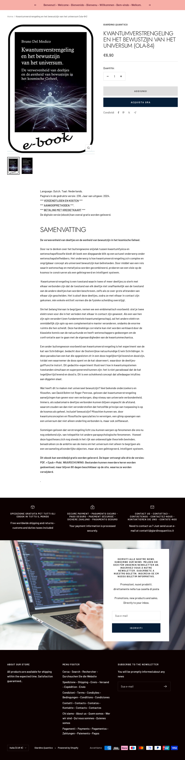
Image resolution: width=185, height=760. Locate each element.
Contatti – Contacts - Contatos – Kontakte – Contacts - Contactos (82, 705)
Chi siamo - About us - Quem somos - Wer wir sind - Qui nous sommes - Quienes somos (86, 718)
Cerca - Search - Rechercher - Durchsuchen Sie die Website (80, 674)
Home (10, 16)
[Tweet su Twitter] (129, 112)
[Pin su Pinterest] (123, 112)
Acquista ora (140, 102)
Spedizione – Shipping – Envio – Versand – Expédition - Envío (86, 684)
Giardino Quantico (115, 24)
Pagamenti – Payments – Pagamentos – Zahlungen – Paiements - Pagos (85, 731)
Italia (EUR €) (16, 747)
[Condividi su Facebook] (118, 112)
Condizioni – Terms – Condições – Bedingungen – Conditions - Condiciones (86, 695)
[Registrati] (165, 686)
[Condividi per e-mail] (135, 112)
